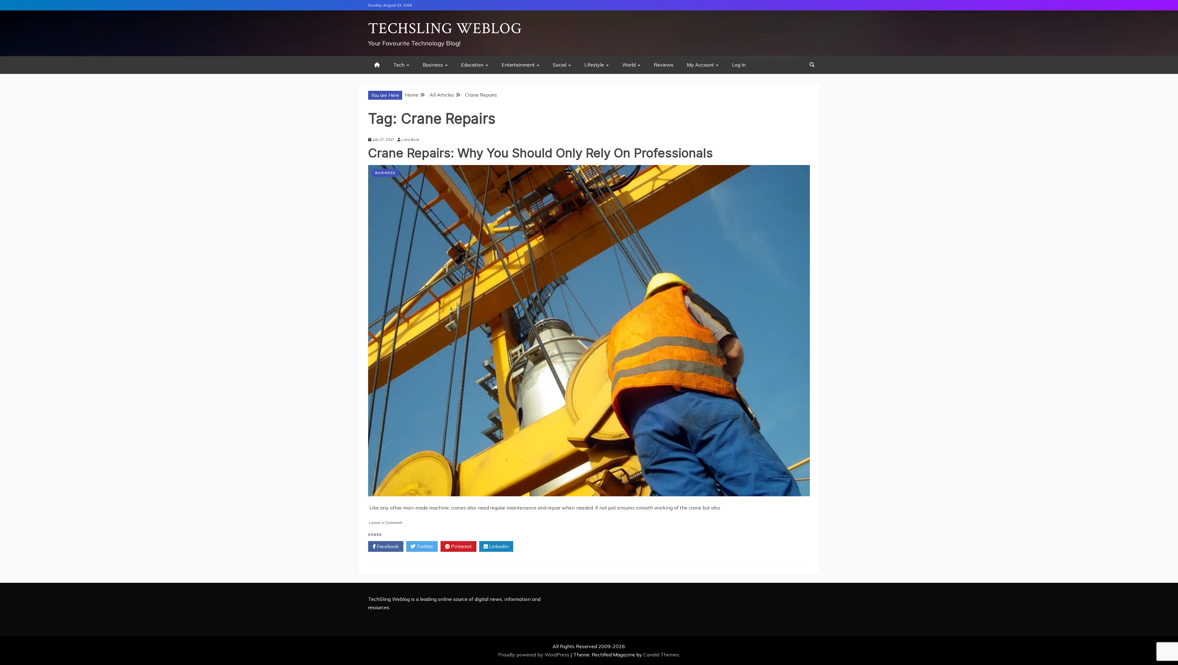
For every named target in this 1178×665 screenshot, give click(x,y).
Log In (739, 65)
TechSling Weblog (445, 29)
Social (559, 65)
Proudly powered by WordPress (534, 655)
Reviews (663, 65)
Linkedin (498, 546)
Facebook (387, 546)
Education (472, 65)
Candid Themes (661, 655)
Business (433, 65)
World (629, 65)
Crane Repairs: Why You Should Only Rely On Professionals (540, 152)
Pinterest (461, 546)
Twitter (424, 546)
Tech (399, 65)
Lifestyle (594, 65)
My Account (700, 65)
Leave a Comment (385, 522)
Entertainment (518, 65)
